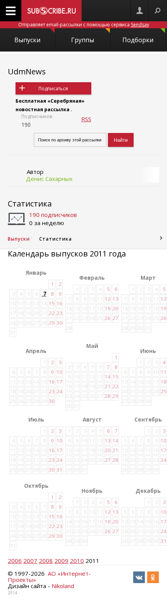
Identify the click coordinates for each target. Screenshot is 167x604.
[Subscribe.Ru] (51, 10)
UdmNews (27, 71)
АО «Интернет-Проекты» (49, 576)
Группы (82, 40)
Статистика (30, 203)
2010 (77, 560)
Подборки (137, 40)
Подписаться (53, 88)
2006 (15, 560)
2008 (46, 560)
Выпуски (27, 40)
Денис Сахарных (49, 178)
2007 (30, 560)
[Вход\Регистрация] (139, 10)
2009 (61, 560)
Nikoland (63, 586)
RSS (86, 119)
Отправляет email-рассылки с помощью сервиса (83, 24)
